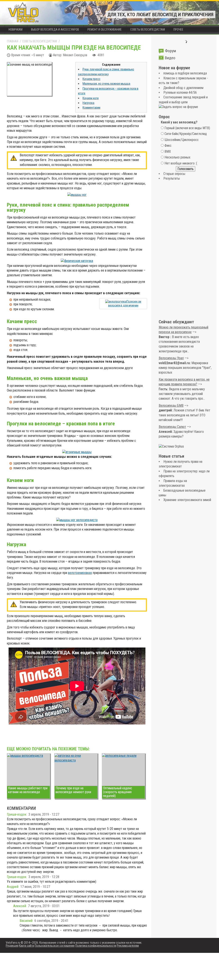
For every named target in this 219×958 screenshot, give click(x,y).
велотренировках (80, 573)
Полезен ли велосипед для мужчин (124, 303)
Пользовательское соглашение (55, 945)
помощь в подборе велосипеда (185, 73)
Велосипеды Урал (171, 358)
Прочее (178, 29)
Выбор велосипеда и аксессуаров (55, 29)
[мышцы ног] (77, 195)
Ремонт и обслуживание (104, 29)
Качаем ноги (91, 98)
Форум (170, 50)
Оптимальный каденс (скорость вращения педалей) (117, 792)
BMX (167, 151)
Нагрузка (88, 103)
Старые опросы (174, 174)
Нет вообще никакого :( (180, 163)
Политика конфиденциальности (95, 945)
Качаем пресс (91, 79)
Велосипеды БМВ (171, 406)
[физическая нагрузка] (77, 261)
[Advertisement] (185, 250)
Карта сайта (26, 945)
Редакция (12, 945)
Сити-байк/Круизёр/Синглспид (185, 134)
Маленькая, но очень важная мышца (106, 84)
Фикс (168, 145)
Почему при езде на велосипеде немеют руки (73, 790)
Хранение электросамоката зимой (187, 500)
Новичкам (15, 29)
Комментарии (91, 107)
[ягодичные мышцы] (77, 452)
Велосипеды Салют (172, 427)
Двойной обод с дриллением (183, 88)
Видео (170, 57)
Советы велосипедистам (147, 29)
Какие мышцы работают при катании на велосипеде (27, 790)
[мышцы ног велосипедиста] (77, 520)
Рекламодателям (128, 945)
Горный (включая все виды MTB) (187, 128)
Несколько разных (177, 157)
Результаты (171, 178)
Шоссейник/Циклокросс (181, 140)
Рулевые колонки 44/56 (180, 92)
